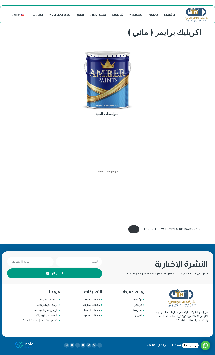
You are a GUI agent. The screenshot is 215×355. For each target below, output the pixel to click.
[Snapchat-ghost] (72, 345)
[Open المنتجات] (129, 15)
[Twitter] (88, 345)
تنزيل (134, 229)
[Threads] (66, 345)
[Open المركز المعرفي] (49, 15)
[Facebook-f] (99, 345)
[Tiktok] (77, 345)
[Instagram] (94, 345)
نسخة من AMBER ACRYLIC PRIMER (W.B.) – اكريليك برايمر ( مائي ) (171, 229)
